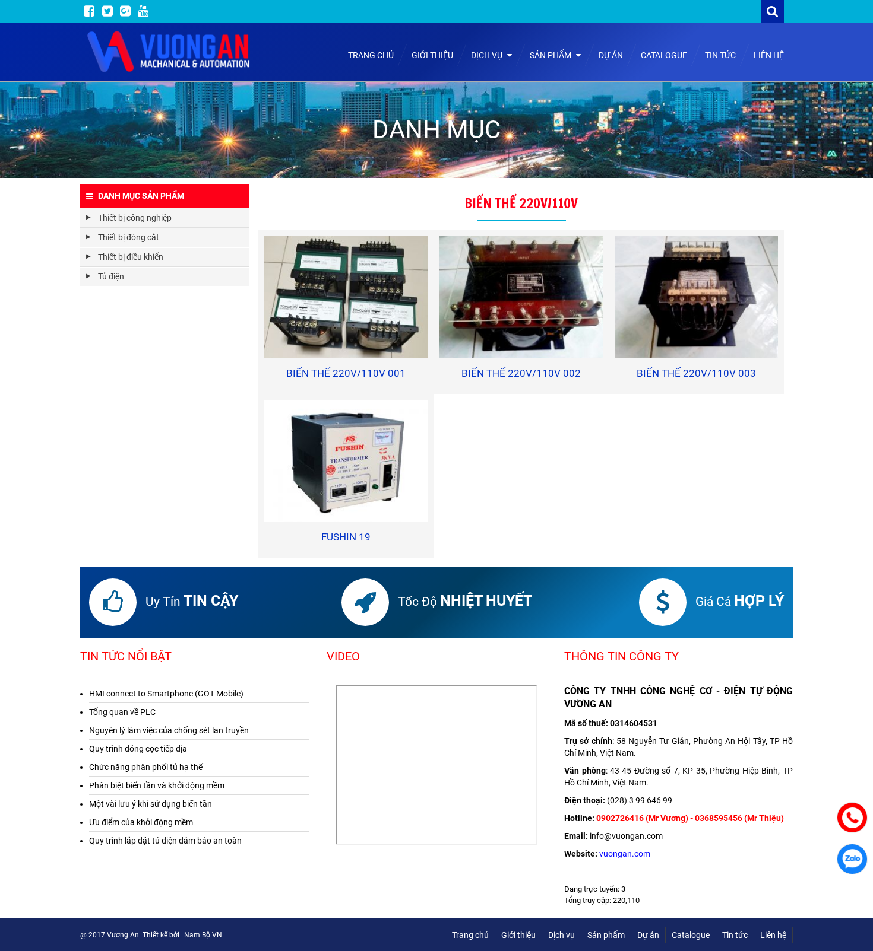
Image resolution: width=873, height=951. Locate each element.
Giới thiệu (432, 55)
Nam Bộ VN (203, 935)
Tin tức (720, 55)
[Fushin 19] (346, 461)
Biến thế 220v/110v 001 (346, 373)
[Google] (125, 11)
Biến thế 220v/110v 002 (521, 373)
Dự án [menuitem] (648, 935)
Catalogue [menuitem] (691, 935)
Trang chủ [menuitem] (470, 935)
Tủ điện (111, 276)
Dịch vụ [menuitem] (561, 935)
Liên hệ (769, 55)
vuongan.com (624, 853)
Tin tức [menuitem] (735, 935)
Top (850, 908)
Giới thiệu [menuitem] (518, 935)
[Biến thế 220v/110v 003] (696, 297)
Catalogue (664, 55)
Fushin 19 (346, 537)
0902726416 (620, 818)
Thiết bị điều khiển (130, 257)
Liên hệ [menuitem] (773, 935)
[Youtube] (143, 11)
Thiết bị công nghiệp (135, 217)
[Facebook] (89, 11)
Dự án (611, 55)
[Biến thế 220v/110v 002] (521, 297)
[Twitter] (107, 11)
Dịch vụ (487, 55)
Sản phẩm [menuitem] (606, 935)
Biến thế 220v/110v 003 (696, 373)
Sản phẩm (551, 55)
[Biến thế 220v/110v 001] (346, 297)
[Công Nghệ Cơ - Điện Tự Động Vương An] (169, 52)
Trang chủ (371, 55)
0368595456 (718, 818)
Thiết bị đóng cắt (128, 237)
